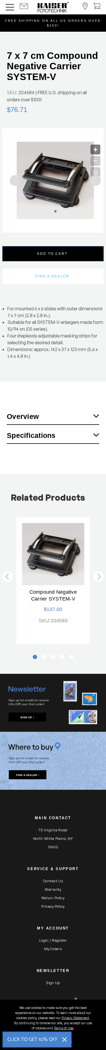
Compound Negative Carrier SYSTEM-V (53, 595)
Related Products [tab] (48, 497)
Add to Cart (52, 254)
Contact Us (53, 881)
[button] (27, 717)
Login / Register (53, 940)
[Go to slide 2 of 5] (98, 576)
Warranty (53, 889)
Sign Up (53, 982)
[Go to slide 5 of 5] (7, 576)
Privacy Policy (53, 906)
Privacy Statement (75, 1018)
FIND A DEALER (52, 276)
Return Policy (53, 898)
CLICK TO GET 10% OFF (32, 1039)
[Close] (64, 1039)
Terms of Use (63, 1028)
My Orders (53, 948)
